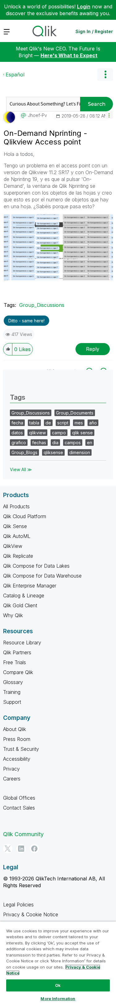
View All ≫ (21, 469)
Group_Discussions (41, 305)
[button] (109, 115)
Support (12, 702)
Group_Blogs (24, 452)
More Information (58, 998)
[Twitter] (7, 848)
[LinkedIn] (21, 848)
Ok (58, 985)
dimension (79, 452)
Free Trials (14, 662)
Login (83, 6)
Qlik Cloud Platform (24, 516)
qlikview (37, 432)
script (62, 422)
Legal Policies (18, 904)
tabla (34, 422)
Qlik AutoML (16, 536)
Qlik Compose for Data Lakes (36, 566)
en (89, 442)
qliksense (53, 452)
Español (15, 74)
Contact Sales (19, 808)
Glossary (13, 682)
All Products (16, 506)
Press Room (16, 739)
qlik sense (82, 432)
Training (11, 692)
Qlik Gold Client (20, 605)
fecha (17, 422)
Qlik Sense (15, 526)
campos (73, 442)
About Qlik (14, 729)
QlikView (12, 546)
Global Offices (19, 798)
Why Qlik (13, 615)
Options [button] (105, 74)
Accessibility (16, 759)
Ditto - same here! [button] (26, 320)
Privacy (11, 769)
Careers (11, 779)
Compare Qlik (18, 672)
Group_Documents (74, 412)
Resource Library (22, 642)
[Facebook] (34, 848)
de (48, 422)
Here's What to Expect (69, 55)
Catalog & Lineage (23, 595)
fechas (39, 442)
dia (55, 442)
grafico (18, 442)
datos (17, 432)
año (93, 422)
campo (59, 432)
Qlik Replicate (18, 556)
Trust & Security (21, 749)
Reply (92, 349)
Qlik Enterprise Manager (29, 586)
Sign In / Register (94, 31)
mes (79, 422)
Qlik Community (23, 834)
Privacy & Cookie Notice (30, 914)
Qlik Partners (17, 652)
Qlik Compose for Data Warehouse (42, 576)
